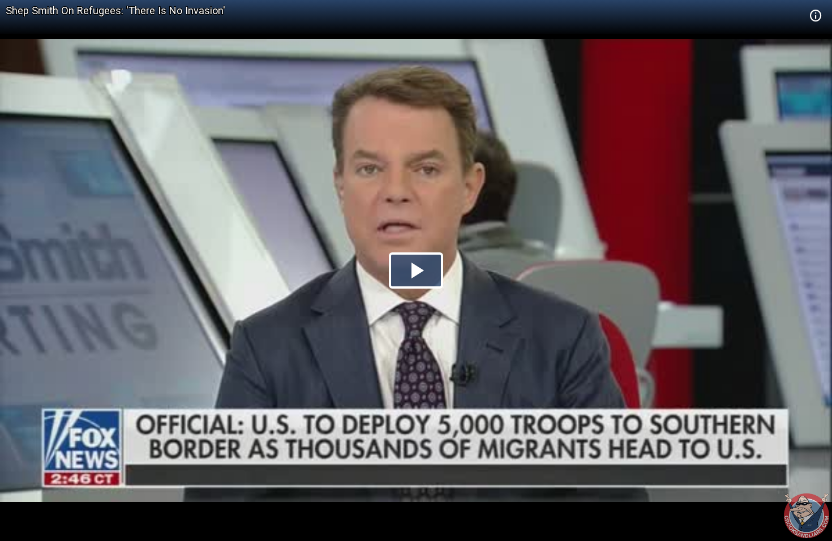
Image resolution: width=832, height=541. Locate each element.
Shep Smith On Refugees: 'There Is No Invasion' (115, 10)
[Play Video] (416, 270)
